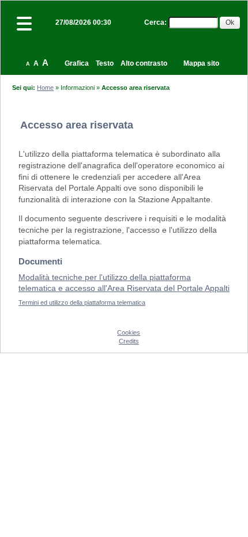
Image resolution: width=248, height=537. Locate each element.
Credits (129, 341)
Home (45, 87)
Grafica (77, 63)
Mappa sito (201, 63)
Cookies (128, 332)
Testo (105, 63)
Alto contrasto (144, 63)
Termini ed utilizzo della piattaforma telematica (81, 302)
